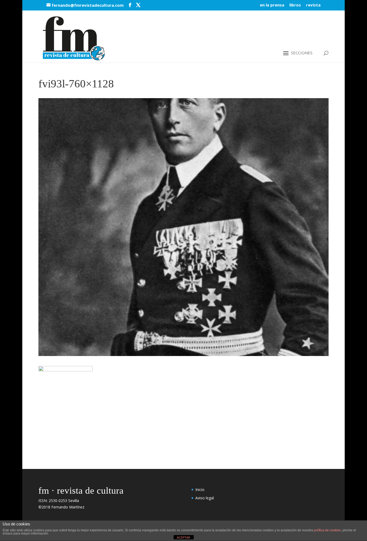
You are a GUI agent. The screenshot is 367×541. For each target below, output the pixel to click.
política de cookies (327, 530)
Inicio (199, 489)
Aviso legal (204, 497)
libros (295, 5)
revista (313, 5)
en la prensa (272, 5)
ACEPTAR (183, 537)
